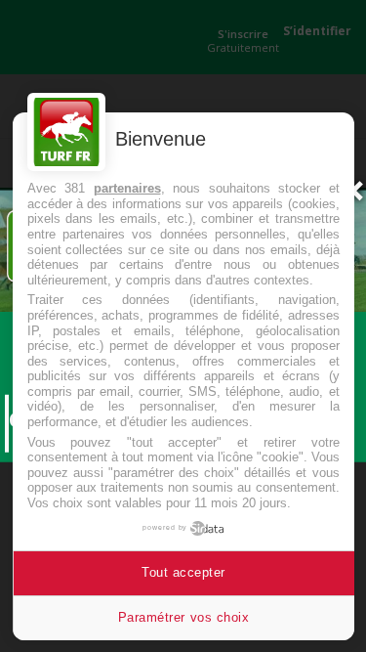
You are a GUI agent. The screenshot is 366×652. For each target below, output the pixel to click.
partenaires (127, 188)
